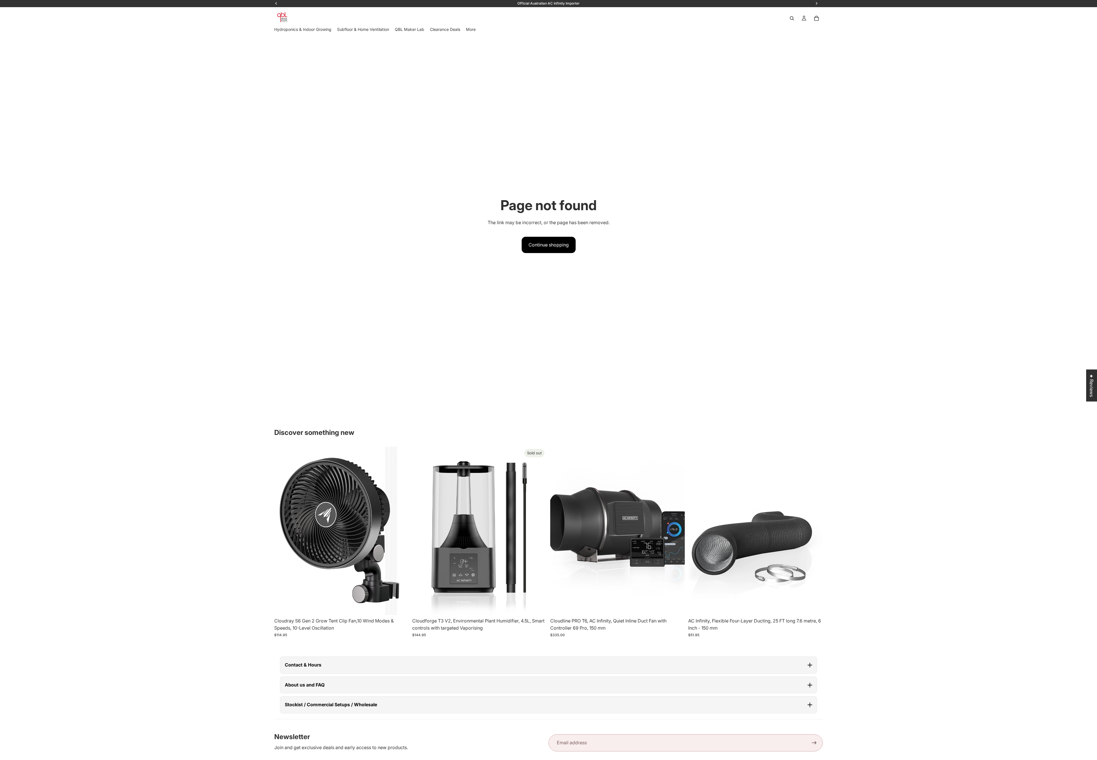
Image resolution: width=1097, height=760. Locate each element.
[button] (548, 665)
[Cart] (816, 18)
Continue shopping (549, 245)
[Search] (792, 18)
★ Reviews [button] (1091, 385)
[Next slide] (400, 530)
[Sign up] (814, 743)
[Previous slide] (282, 530)
